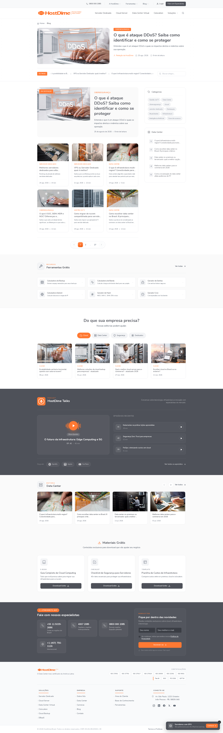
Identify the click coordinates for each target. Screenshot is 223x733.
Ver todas (179, 266)
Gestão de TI (154, 100)
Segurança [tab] (121, 335)
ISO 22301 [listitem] (170, 674)
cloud (167, 104)
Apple (69, 464)
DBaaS (41, 718)
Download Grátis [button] (59, 586)
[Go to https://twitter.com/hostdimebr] (169, 706)
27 (95, 245)
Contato (80, 713)
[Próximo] (170, 484)
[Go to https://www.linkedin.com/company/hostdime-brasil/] (159, 706)
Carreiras (80, 705)
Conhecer (211, 726)
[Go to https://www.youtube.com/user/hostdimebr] (174, 706)
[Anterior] (164, 484)
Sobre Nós (81, 696)
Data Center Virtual (140, 13)
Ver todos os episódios (174, 464)
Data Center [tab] (102, 335)
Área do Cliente (121, 696)
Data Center (167, 100)
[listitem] (51, 628)
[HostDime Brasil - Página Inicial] (55, 670)
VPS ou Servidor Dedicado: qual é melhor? (85, 73)
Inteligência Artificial (156, 118)
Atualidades (153, 114)
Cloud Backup (44, 713)
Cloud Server (122, 13)
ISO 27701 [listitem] (125, 674)
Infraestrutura (167, 114)
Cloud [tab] (85, 335)
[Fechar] (219, 722)
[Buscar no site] (183, 13)
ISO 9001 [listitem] (181, 674)
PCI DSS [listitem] (173, 678)
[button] (173, 13)
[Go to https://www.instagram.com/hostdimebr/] (154, 706)
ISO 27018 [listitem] (148, 674)
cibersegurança (122, 29)
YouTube (85, 464)
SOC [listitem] (164, 678)
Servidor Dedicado (103, 13)
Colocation (158, 13)
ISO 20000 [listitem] (159, 674)
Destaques (171, 109)
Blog (145, 4)
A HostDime (114, 4)
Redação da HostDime (124, 55)
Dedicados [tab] (139, 335)
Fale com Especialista (176, 4)
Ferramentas (131, 4)
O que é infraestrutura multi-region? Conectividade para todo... (131, 73)
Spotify (54, 464)
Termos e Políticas (155, 729)
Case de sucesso (174, 118)
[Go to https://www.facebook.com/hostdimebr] (164, 706)
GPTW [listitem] (182, 678)
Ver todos (179, 485)
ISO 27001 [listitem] (114, 674)
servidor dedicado (156, 109)
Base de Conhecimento (124, 701)
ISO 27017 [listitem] (136, 674)
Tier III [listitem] (157, 678)
